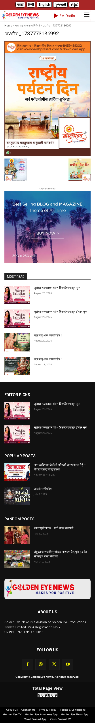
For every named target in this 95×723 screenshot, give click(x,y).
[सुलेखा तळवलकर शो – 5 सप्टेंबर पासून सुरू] (17, 295)
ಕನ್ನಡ (74, 4)
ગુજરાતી (60, 4)
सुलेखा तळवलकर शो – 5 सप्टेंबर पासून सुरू (57, 287)
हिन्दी (31, 4)
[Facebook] (27, 664)
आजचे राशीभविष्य (43, 489)
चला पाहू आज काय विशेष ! (27, 25)
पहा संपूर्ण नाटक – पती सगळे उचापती (53, 528)
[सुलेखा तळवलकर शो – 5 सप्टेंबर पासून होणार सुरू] (17, 319)
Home (8, 25)
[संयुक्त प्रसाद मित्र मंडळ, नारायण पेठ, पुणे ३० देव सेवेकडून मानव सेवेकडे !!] (17, 559)
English (44, 4)
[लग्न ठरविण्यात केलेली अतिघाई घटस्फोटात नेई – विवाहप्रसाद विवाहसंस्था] (17, 472)
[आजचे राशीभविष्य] (17, 496)
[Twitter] (54, 664)
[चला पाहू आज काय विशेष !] (17, 342)
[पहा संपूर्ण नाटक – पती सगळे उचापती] (17, 535)
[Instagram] (40, 664)
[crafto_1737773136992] (47, 98)
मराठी (20, 4)
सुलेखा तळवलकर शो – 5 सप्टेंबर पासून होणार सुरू (60, 311)
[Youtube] (67, 664)
